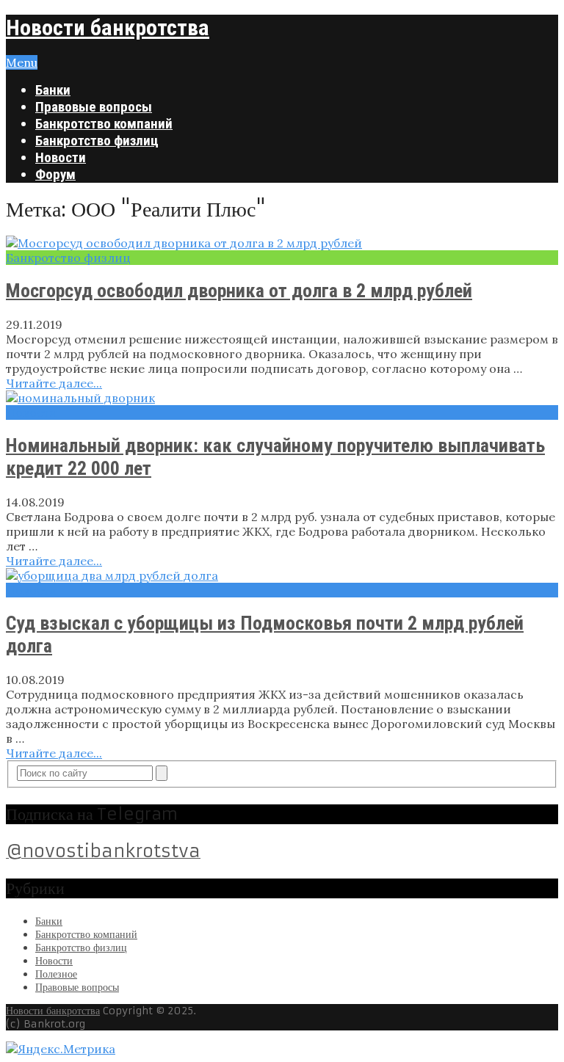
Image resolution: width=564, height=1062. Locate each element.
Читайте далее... (54, 383)
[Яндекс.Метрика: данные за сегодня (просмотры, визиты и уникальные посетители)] (60, 1048)
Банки (52, 89)
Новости (60, 157)
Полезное (56, 974)
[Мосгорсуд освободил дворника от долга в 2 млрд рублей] (282, 243)
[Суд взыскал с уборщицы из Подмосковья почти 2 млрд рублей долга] (282, 575)
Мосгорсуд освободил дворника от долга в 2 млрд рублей (239, 291)
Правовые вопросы (93, 106)
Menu (21, 62)
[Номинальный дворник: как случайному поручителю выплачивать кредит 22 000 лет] (282, 397)
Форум (55, 174)
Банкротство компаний (104, 123)
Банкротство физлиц (97, 140)
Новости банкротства (107, 27)
